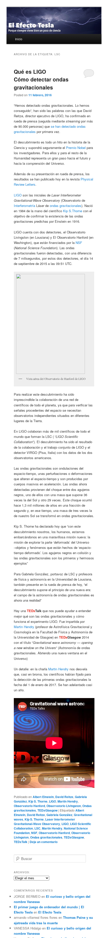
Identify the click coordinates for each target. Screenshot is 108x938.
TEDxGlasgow (47, 810)
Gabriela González (59, 815)
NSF (79, 242)
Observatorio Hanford (29, 806)
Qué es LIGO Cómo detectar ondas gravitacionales (41, 79)
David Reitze (64, 797)
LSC (37, 828)
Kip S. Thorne (37, 801)
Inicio (18, 39)
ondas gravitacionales (65, 205)
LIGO (18, 195)
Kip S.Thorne (72, 210)
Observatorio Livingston (63, 806)
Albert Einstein (43, 797)
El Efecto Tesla (49, 912)
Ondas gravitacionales (46, 837)
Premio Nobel (76, 147)
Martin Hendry (24, 626)
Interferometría (24, 205)
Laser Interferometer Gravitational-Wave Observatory (44, 821)
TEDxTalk (20, 842)
